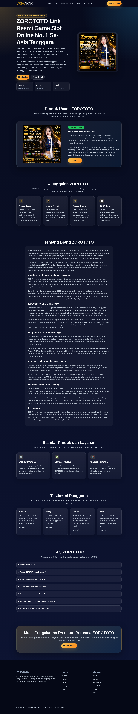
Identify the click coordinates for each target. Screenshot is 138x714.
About (95, 676)
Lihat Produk (23, 77)
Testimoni (79, 3)
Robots (95, 692)
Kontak (90, 3)
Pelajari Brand (38, 77)
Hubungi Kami (75, 160)
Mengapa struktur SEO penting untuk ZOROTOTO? (38, 601)
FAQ (85, 3)
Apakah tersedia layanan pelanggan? (33, 586)
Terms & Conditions (99, 686)
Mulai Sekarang (114, 3)
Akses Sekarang (69, 645)
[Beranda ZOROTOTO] (24, 3)
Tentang (72, 3)
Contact (95, 679)
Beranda (50, 3)
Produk (57, 3)
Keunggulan (64, 3)
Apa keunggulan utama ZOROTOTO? (33, 579)
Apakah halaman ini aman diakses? (32, 594)
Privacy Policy (97, 682)
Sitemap (95, 689)
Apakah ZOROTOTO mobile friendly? (33, 572)
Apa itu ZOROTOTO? (27, 565)
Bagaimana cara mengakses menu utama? (35, 608)
